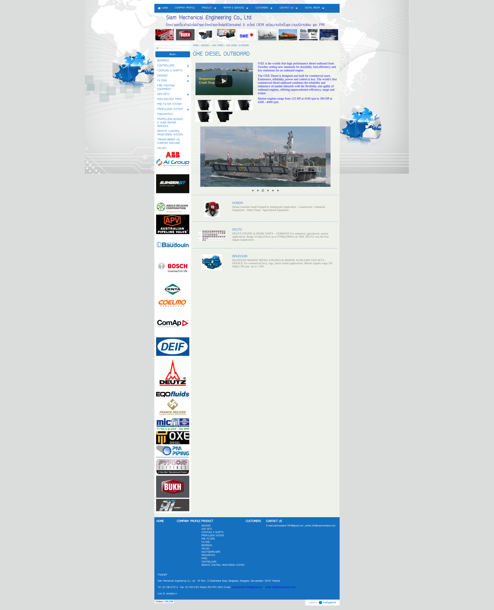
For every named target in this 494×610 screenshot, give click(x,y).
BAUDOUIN (239, 256)
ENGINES (205, 45)
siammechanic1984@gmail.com (247, 587)
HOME (195, 45)
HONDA (237, 203)
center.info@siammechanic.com (280, 587)
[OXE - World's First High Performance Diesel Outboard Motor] (224, 78)
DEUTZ (237, 230)
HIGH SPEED (217, 45)
